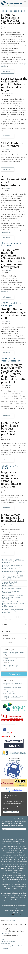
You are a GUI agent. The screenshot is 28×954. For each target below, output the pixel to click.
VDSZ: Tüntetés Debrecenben (12, 144)
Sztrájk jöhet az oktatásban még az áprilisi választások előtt (14, 314)
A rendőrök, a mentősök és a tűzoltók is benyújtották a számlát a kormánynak (14, 560)
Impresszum (5, 948)
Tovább (5, 619)
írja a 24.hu (21, 502)
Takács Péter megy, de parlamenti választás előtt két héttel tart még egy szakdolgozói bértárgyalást (13, 258)
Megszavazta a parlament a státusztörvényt (12, 688)
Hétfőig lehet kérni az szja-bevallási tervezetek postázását (10, 428)
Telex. (12, 411)
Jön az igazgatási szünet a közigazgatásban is (11, 692)
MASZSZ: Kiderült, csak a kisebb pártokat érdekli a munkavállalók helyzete (14, 84)
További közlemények (14, 674)
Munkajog (9, 188)
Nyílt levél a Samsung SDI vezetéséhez (10, 591)
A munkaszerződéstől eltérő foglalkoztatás (14, 181)
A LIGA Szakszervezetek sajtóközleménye (10, 659)
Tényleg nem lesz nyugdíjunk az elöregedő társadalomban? (13, 697)
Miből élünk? (10, 270)
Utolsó (10, 619)
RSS (2, 939)
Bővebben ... (7, 71)
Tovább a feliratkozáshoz (11, 811)
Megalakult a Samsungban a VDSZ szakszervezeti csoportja (13, 572)
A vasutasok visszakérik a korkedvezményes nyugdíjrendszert (10, 583)
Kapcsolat (5, 635)
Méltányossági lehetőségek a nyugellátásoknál (12, 517)
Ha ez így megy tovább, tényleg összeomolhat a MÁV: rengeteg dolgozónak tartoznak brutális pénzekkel (13, 373)
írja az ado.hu (6, 232)
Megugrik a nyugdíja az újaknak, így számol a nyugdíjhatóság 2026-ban (11, 479)
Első (3, 616)
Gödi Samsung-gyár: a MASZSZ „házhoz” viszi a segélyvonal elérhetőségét (12, 577)
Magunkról (5, 624)
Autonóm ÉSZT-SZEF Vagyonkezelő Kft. (20, 784)
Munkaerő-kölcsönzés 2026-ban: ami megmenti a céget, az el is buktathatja (12, 611)
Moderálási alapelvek (8, 941)
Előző (6, 616)
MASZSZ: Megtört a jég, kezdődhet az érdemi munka (12, 666)
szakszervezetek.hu (10, 920)
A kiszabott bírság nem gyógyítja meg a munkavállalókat (13, 653)
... (15, 616)
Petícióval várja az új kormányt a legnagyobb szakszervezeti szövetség (12, 597)
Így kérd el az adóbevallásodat (12, 588)
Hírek (8, 27)
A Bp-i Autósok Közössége (14, 760)
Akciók (8, 321)
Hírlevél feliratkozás (8, 638)
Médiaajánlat (6, 631)
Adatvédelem (5, 943)
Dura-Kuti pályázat (7, 642)
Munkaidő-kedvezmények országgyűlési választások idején (13, 19)
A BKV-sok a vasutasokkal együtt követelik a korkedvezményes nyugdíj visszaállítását (13, 566)
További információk (14, 914)
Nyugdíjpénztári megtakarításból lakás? (13, 684)
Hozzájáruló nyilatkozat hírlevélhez (12, 946)
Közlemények (10, 93)
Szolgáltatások (6, 628)
